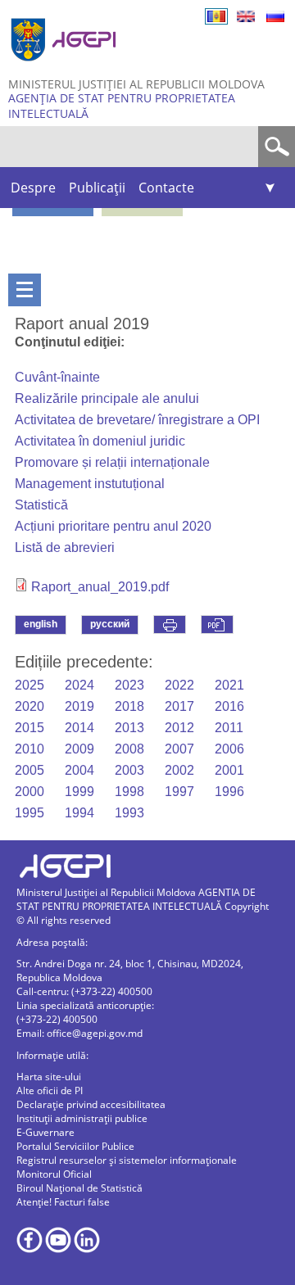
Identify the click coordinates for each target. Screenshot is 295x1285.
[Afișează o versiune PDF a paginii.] (217, 624)
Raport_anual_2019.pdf (100, 587)
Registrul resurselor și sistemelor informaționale (126, 1160)
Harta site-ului (48, 1077)
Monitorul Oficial (54, 1174)
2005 (29, 770)
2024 (79, 685)
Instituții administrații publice (82, 1118)
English (246, 16)
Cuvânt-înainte (57, 377)
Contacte (166, 188)
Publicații (97, 188)
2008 (129, 749)
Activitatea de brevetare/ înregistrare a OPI (137, 420)
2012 (179, 728)
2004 (79, 770)
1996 (229, 792)
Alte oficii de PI (49, 1090)
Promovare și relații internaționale (112, 462)
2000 (29, 792)
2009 (79, 749)
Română (216, 16)
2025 (29, 685)
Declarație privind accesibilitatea (91, 1104)
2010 (29, 749)
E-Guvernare (45, 1132)
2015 (29, 728)
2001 (229, 770)
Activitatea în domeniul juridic (100, 441)
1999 (79, 792)
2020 (29, 706)
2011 (229, 728)
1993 (129, 813)
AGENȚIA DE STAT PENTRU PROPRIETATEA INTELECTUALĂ (121, 105)
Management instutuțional (90, 484)
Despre (33, 188)
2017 (179, 706)
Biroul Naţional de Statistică (79, 1188)
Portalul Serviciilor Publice (75, 1146)
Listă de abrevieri (65, 547)
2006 (229, 749)
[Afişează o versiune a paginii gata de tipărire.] (169, 624)
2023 (129, 685)
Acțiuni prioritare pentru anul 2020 (113, 526)
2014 (79, 728)
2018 (129, 706)
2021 (229, 685)
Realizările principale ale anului (107, 398)
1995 (29, 813)
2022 (179, 685)
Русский (275, 16)
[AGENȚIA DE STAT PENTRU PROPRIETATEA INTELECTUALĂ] (65, 67)
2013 (129, 728)
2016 (229, 706)
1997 (179, 792)
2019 (79, 706)
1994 (79, 813)
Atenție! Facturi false (63, 1202)
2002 (179, 770)
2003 (129, 770)
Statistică (41, 505)
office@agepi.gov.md (95, 1033)
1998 (129, 792)
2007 (179, 749)
